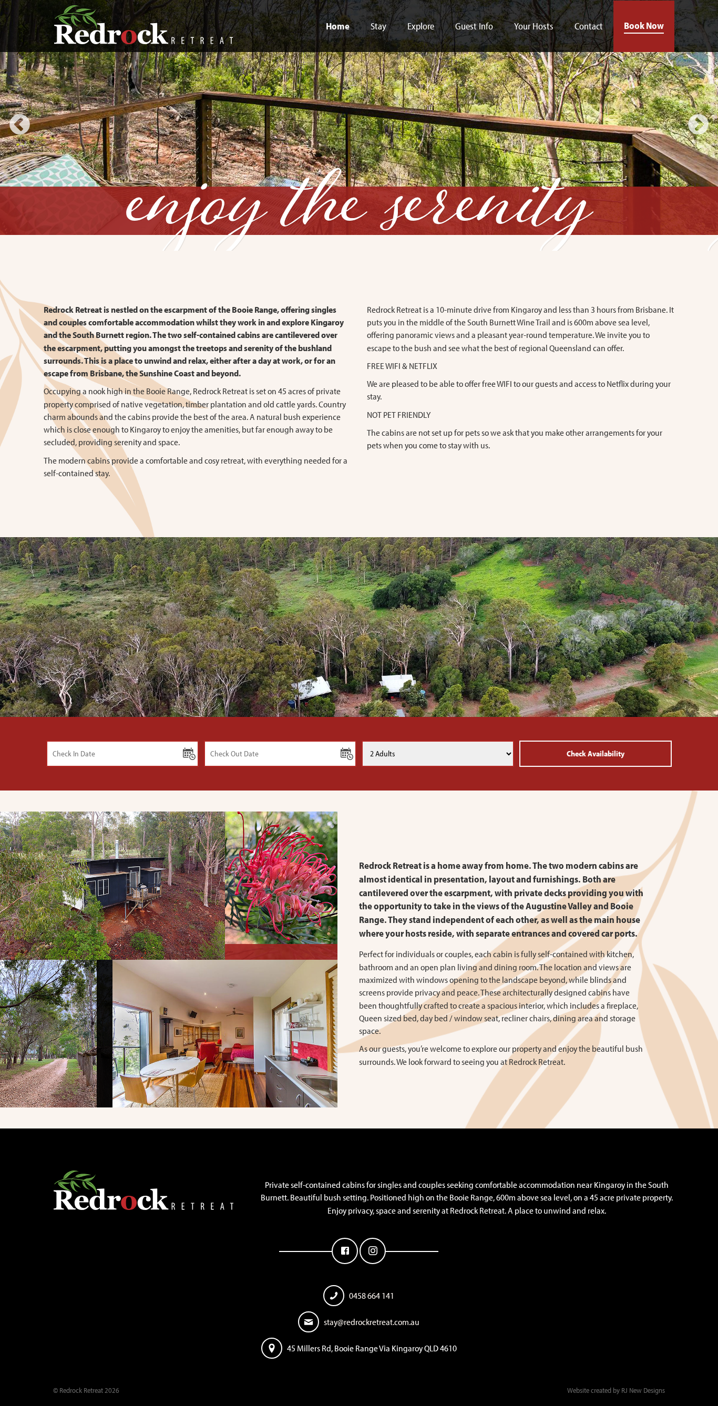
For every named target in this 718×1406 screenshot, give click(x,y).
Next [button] (698, 125)
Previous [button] (20, 125)
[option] (359, 125)
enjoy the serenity (359, 215)
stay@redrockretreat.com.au (371, 1321)
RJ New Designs (643, 1390)
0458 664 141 (371, 1295)
